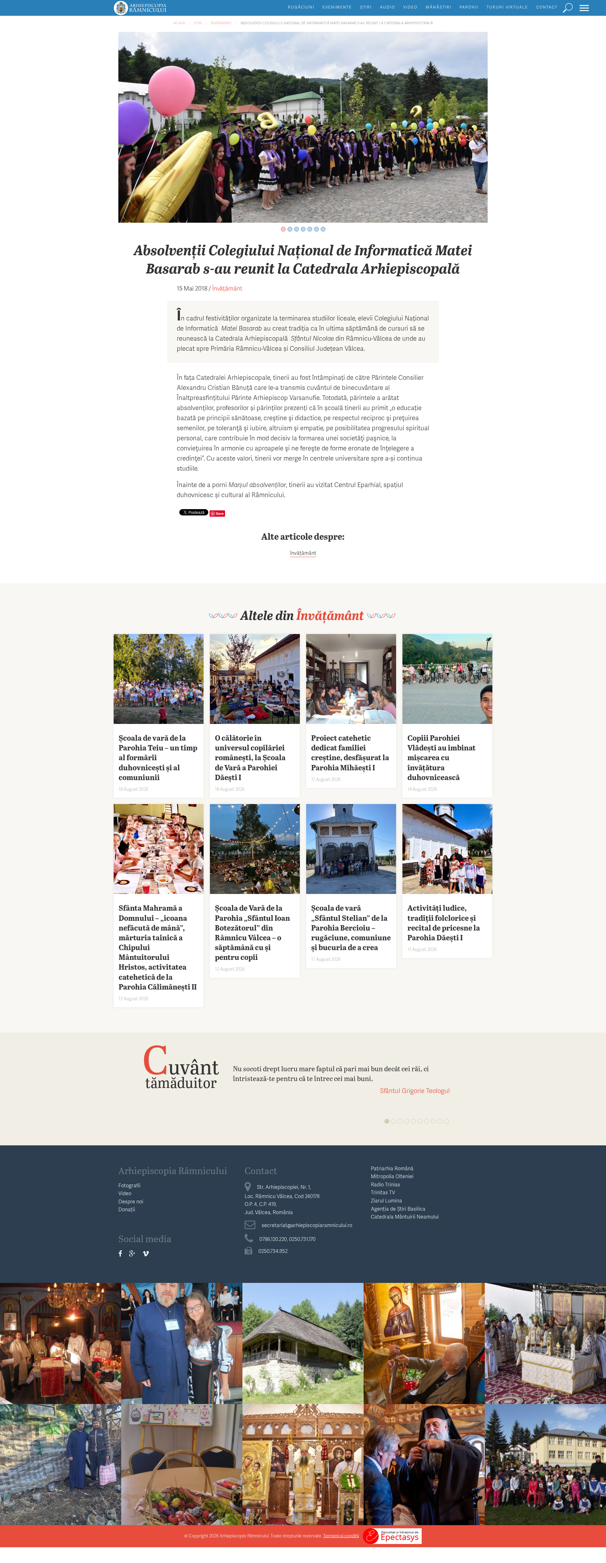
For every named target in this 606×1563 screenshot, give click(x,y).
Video (410, 7)
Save (220, 513)
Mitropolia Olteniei (392, 1176)
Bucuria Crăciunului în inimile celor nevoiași (61, 1461)
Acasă (179, 23)
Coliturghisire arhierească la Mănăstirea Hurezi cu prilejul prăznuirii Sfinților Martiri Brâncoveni (545, 1350)
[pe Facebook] (120, 1253)
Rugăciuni (301, 7)
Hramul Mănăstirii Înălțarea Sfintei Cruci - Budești (303, 1461)
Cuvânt (180, 1066)
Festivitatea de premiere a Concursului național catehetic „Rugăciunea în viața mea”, (182, 1345)
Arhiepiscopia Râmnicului (172, 1170)
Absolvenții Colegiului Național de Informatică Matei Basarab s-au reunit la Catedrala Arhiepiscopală (337, 23)
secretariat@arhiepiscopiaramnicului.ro (307, 1225)
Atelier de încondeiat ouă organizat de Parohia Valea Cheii (181, 1466)
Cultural (303, 1322)
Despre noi (130, 1201)
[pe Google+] (132, 1253)
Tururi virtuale (507, 7)
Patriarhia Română (392, 1168)
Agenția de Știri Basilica (398, 1208)
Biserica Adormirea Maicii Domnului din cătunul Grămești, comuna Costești (303, 1345)
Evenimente (337, 7)
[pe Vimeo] (145, 1253)
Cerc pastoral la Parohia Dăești (61, 1335)
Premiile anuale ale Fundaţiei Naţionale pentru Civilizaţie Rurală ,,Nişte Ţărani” (424, 1466)
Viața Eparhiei (424, 1322)
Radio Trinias (385, 1184)
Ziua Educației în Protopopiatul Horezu (545, 1461)
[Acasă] (154, 11)
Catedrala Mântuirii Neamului (405, 1216)
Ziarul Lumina (386, 1200)
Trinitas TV (383, 1192)
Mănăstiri (438, 7)
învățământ (303, 552)
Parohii (469, 7)
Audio (387, 7)
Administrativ (60, 1322)
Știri (366, 7)
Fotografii (129, 1185)
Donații (126, 1209)
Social (60, 1444)
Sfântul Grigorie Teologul (415, 1090)
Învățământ (221, 23)
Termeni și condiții (341, 1535)
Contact (546, 7)
